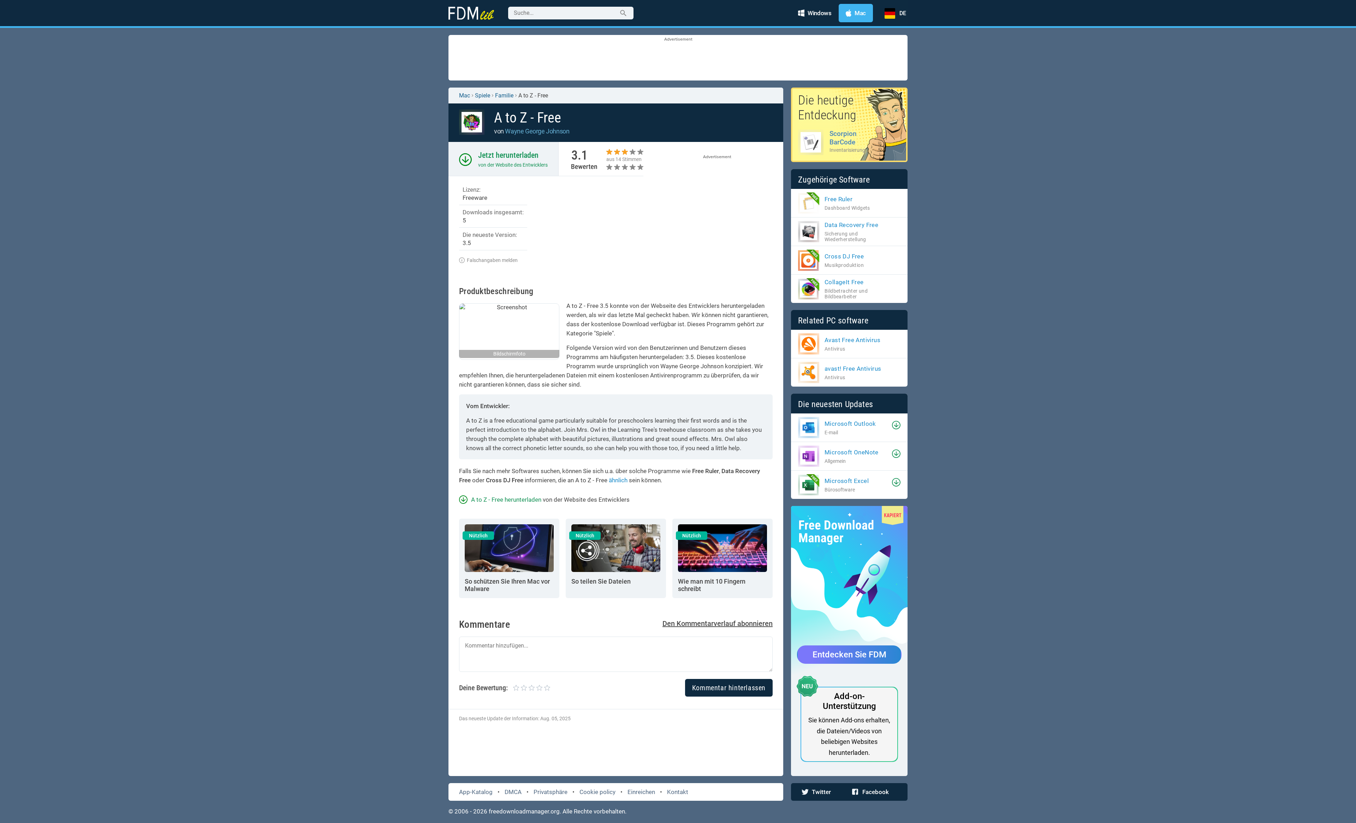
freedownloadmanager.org (524, 811)
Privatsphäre (550, 791)
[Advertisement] (678, 58)
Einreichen (641, 791)
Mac (464, 95)
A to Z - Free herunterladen (506, 499)
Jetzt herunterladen (508, 155)
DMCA (513, 791)
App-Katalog (476, 791)
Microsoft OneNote (852, 452)
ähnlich (618, 480)
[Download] (896, 425)
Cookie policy (597, 791)
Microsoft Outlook (850, 423)
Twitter (821, 791)
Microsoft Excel (847, 480)
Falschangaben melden (492, 260)
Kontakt (677, 791)
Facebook (875, 791)
